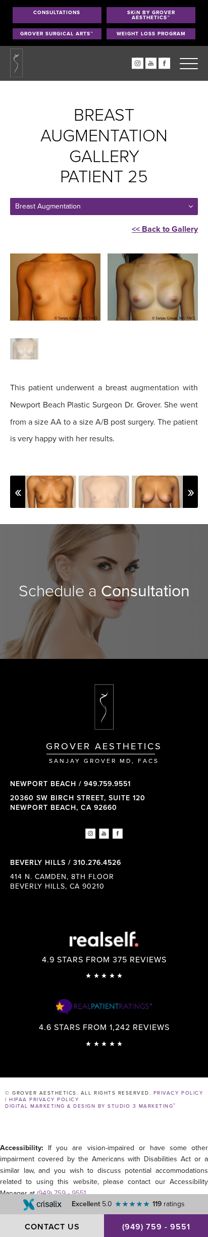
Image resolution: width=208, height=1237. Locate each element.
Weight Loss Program (151, 34)
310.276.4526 (97, 862)
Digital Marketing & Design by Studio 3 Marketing (90, 1106)
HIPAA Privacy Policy (44, 1100)
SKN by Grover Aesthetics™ (151, 15)
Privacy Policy (178, 1093)
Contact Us (52, 1227)
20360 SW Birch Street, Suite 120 (77, 802)
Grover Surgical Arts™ (56, 34)
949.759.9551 (107, 784)
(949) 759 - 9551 (61, 1193)
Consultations (56, 13)
